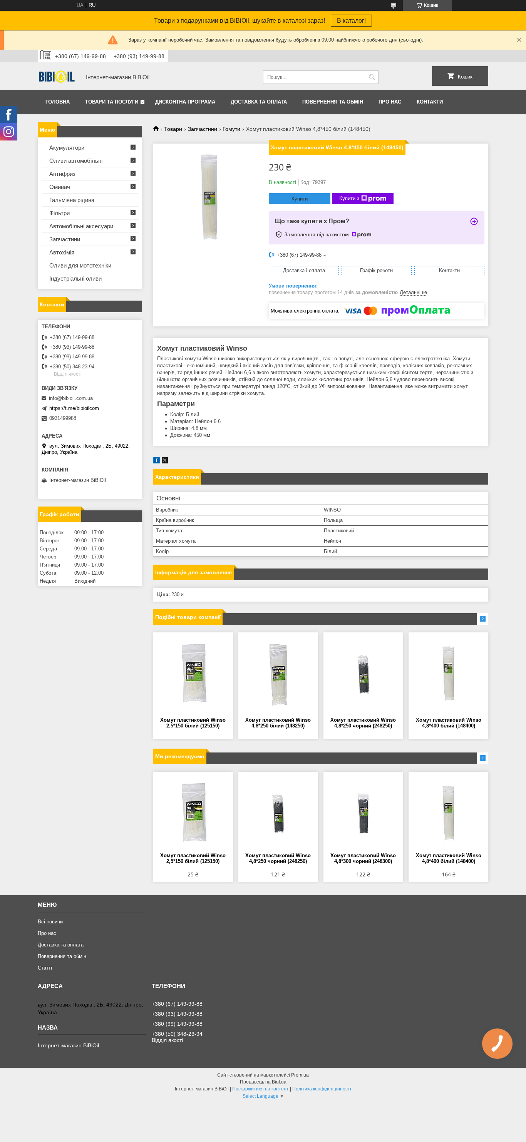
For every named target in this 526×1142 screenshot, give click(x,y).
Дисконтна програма (185, 102)
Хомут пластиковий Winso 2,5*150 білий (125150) (193, 723)
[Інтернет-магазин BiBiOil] (57, 77)
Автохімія (61, 252)
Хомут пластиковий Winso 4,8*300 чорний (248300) (363, 858)
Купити (299, 199)
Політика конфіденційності (321, 1089)
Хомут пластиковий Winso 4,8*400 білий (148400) (448, 723)
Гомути (231, 129)
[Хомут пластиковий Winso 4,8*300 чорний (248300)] (363, 814)
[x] (165, 462)
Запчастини (202, 129)
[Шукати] (372, 77)
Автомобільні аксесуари (81, 226)
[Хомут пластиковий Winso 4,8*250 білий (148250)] (278, 674)
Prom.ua (300, 1075)
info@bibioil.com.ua (71, 398)
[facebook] (156, 462)
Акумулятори (66, 147)
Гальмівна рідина (71, 200)
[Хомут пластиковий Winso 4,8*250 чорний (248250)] (363, 674)
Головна (57, 102)
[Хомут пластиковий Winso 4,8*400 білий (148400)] (448, 674)
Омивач (59, 187)
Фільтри (59, 213)
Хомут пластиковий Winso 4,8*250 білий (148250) (278, 723)
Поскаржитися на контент (260, 1089)
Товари (173, 129)
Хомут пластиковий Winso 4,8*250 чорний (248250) (363, 723)
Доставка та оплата (259, 102)
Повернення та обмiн (332, 102)
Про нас (390, 102)
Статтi (45, 968)
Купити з (349, 198)
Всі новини (50, 922)
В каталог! (351, 20)
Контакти (430, 102)
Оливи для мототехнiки (80, 265)
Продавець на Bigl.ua (263, 1082)
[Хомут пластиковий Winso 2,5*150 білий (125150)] (193, 674)
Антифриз (62, 174)
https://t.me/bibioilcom (74, 408)
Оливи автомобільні (75, 160)
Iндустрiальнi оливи (75, 278)
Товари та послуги (111, 102)
